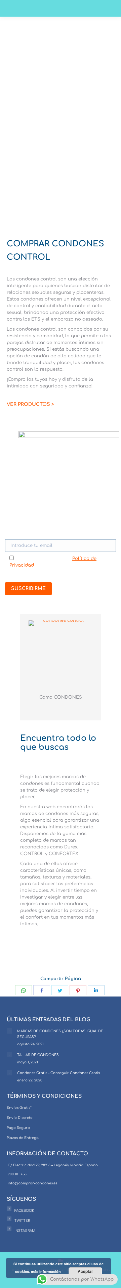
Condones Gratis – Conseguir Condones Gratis (58, 1073)
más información (46, 1271)
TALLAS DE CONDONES (38, 1055)
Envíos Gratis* (19, 1107)
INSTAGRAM (24, 1231)
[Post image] (9, 1031)
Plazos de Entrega (23, 1138)
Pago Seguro (18, 1128)
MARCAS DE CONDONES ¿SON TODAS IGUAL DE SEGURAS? (60, 1034)
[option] (60, 663)
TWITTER (22, 1220)
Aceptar (85, 1271)
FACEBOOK (24, 1210)
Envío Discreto (20, 1118)
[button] (23, 665)
